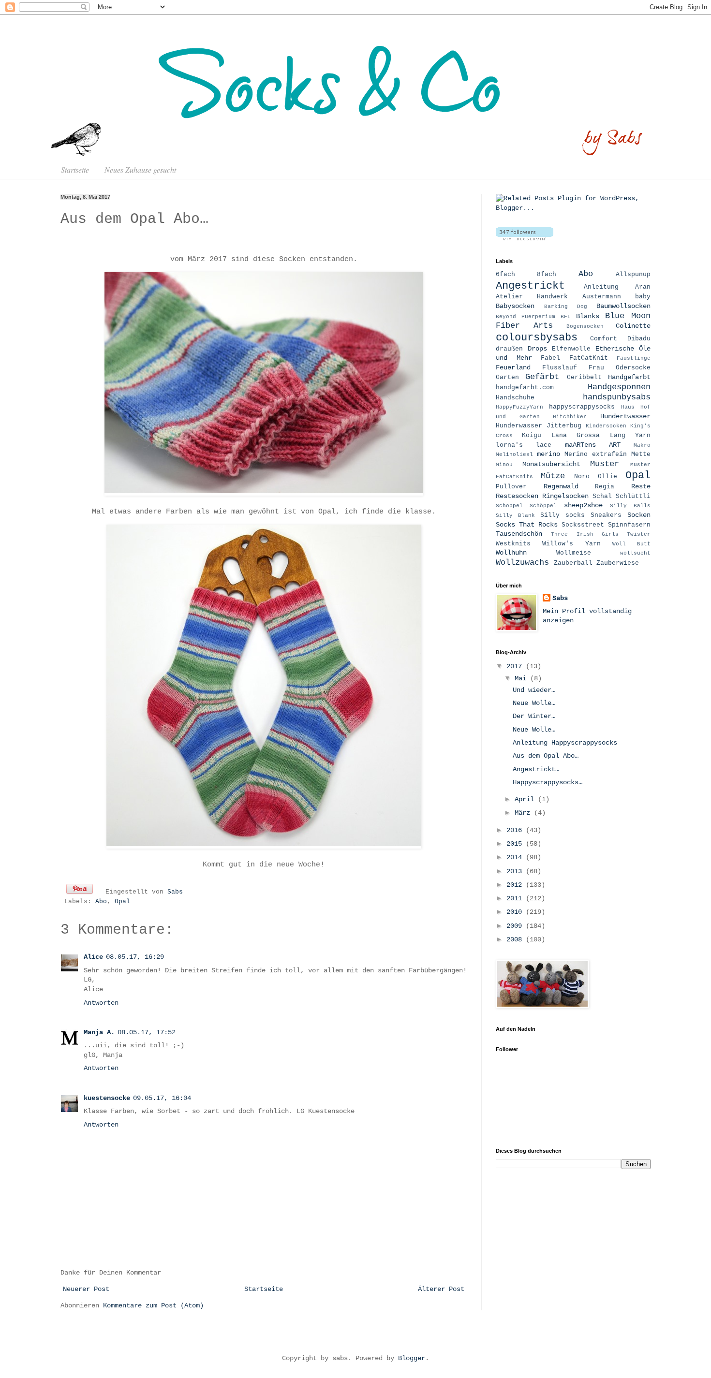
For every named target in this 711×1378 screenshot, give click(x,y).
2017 (516, 666)
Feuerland (513, 367)
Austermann (601, 296)
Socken (639, 515)
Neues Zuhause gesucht (140, 169)
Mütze (553, 476)
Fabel (550, 358)
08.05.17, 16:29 (135, 957)
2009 (516, 926)
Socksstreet (583, 525)
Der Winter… (534, 716)
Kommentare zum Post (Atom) (153, 1305)
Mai (522, 678)
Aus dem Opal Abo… (545, 756)
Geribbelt (584, 377)
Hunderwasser (519, 426)
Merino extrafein (595, 454)
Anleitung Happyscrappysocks (565, 743)
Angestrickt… (536, 769)
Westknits (513, 544)
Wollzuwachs (522, 562)
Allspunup (633, 274)
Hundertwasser (625, 416)
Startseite (75, 169)
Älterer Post (441, 1289)
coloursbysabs (537, 337)
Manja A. (99, 1032)
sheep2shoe (583, 505)
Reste (641, 486)
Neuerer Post (86, 1289)
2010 (516, 912)
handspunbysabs (617, 397)
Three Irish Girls (585, 534)
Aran (643, 287)
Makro (642, 445)
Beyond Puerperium (525, 317)
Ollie (607, 476)
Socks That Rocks (527, 524)
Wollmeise (573, 553)
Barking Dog (565, 306)
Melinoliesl (514, 454)
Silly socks (562, 515)
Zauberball (573, 563)
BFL (566, 317)
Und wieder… (534, 690)
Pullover (511, 487)
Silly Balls (630, 506)
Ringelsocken (565, 496)
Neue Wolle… (534, 703)
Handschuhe (515, 398)
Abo (101, 901)
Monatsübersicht (551, 464)
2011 (516, 898)
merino (548, 454)
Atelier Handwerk (532, 296)
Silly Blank (515, 515)
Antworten (101, 1003)
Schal (602, 496)
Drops (537, 348)
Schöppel (543, 506)
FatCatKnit (588, 358)
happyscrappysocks (582, 407)
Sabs (175, 892)
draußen (509, 349)
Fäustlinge (634, 358)
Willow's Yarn (571, 544)
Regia (604, 487)
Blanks (587, 316)
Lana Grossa (575, 435)
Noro (582, 476)
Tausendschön (519, 534)
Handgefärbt (629, 377)
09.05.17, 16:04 (162, 1098)
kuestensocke (107, 1098)
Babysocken (515, 306)
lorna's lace (523, 445)
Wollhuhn (511, 553)
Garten (507, 377)
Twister (639, 534)
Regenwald (561, 486)
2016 (516, 830)
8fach (546, 274)
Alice (93, 957)
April (526, 799)
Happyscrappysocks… (547, 782)
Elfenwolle (571, 349)
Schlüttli (633, 496)
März (524, 813)
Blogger (411, 1358)
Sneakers (606, 515)
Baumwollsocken (623, 306)
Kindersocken (606, 426)
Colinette (633, 326)
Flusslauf (559, 368)
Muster (604, 464)
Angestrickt (530, 285)
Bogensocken (585, 326)
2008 (516, 939)
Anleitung (601, 287)
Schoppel (509, 506)
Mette (641, 454)
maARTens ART (593, 445)
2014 (516, 857)
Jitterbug (564, 426)
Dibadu (639, 339)
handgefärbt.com (525, 387)
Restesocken (517, 496)
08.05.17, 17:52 (147, 1032)
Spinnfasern (629, 525)
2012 (516, 885)
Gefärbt (542, 376)
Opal (122, 901)
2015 (516, 844)
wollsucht (635, 553)
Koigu (531, 435)
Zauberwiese (617, 563)
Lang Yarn (630, 435)
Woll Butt (631, 544)
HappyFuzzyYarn (519, 407)
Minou (504, 465)
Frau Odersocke (620, 368)
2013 (516, 871)
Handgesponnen (619, 387)
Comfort (603, 339)
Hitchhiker (570, 417)
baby (643, 296)
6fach (505, 274)
